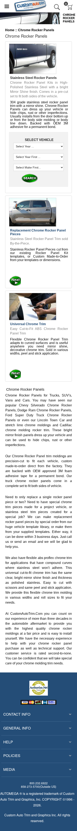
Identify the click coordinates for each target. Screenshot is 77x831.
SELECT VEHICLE (39, 140)
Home (9, 30)
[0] (70, 7)
